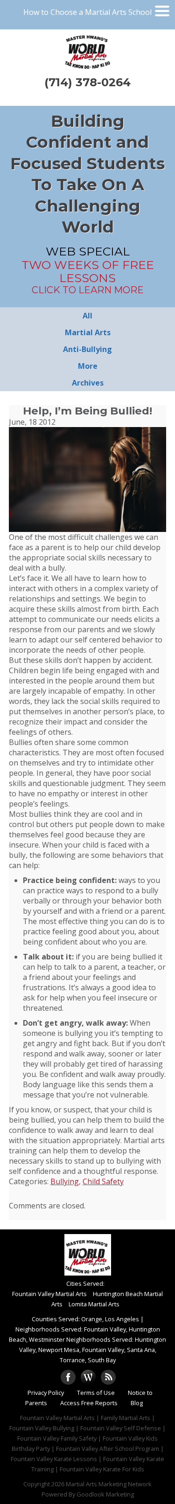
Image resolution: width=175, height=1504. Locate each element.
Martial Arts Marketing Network (109, 1484)
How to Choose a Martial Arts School (87, 12)
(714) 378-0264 (87, 82)
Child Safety (103, 1181)
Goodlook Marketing (105, 1494)
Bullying (64, 1181)
